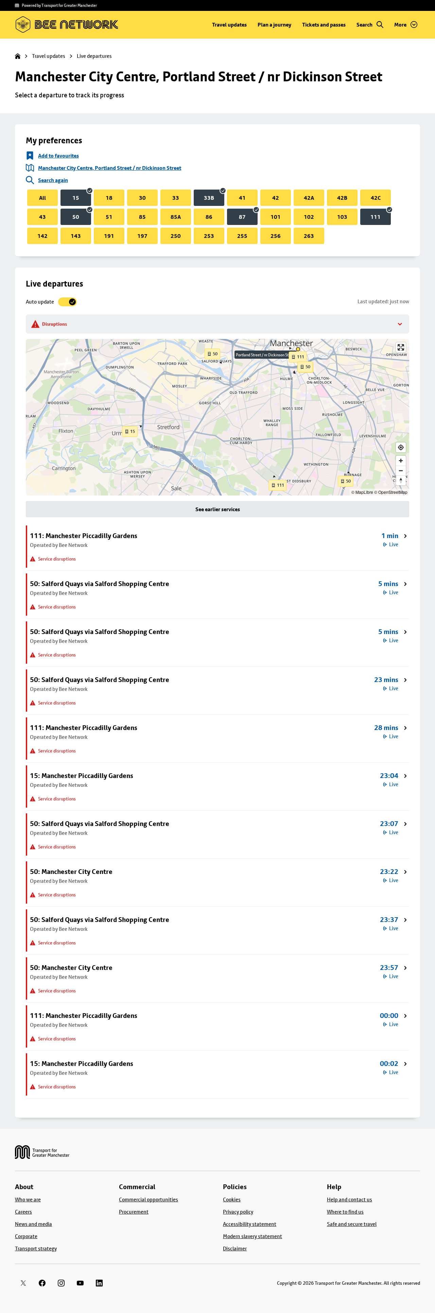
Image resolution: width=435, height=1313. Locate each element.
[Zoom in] (401, 461)
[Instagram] (61, 1283)
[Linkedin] (99, 1283)
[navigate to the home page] (42, 1152)
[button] (212, 353)
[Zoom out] (401, 470)
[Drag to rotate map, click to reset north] (401, 480)
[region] (217, 417)
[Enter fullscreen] (401, 347)
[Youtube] (80, 1283)
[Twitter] (23, 1283)
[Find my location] (401, 447)
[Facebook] (42, 1283)
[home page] (17, 56)
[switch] (51, 301)
